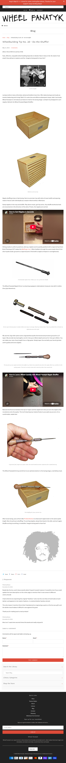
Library (33, 706)
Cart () (32, 10)
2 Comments (14, 47)
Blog (33, 31)
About (33, 703)
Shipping (33, 713)
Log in (25, 10)
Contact (33, 711)
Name (4, 638)
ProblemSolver (28, 519)
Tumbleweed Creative (47, 753)
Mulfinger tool (26, 249)
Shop (33, 698)
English (32, 749)
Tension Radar (33, 701)
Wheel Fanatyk (21, 753)
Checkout (40, 10)
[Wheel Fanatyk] (33, 18)
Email (35, 638)
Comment (5, 646)
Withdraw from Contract (33, 715)
